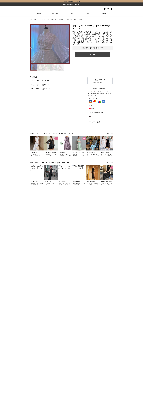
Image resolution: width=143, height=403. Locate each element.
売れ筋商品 (55, 13)
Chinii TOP (33, 19)
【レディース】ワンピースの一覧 (47, 19)
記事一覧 (104, 13)
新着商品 (39, 13)
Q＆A (71, 13)
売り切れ (92, 54)
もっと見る (110, 133)
